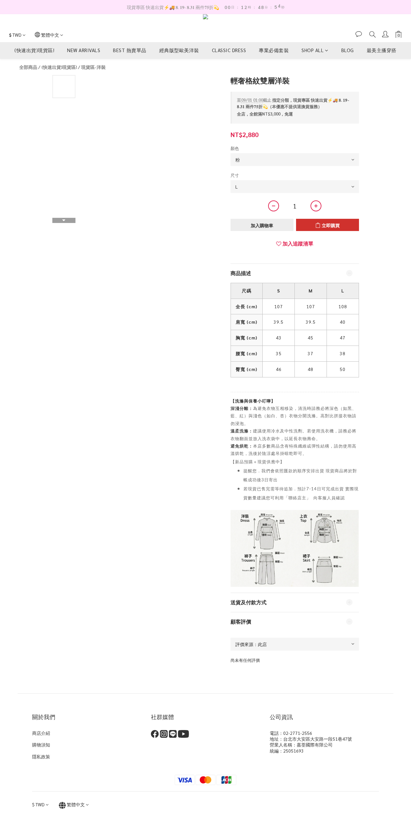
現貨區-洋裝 (93, 67)
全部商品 (28, 67)
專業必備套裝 (274, 50)
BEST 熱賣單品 (129, 50)
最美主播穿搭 (382, 50)
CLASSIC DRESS (229, 50)
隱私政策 (41, 756)
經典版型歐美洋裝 (179, 50)
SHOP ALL (313, 50)
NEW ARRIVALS (83, 50)
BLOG (347, 50)
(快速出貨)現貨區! (34, 50)
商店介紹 (41, 733)
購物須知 (41, 744)
